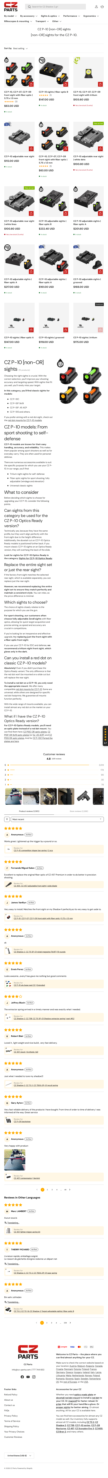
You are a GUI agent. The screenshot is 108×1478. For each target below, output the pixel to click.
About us (8, 1400)
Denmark (68, 1369)
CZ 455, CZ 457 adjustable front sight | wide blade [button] (35, 886)
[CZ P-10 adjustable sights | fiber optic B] (54, 201)
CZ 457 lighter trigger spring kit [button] (27, 1232)
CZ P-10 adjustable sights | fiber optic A (87, 223)
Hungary (78, 1372)
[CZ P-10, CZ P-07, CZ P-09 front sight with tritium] (88, 72)
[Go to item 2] (31, 796)
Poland (96, 1375)
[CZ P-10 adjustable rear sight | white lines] (19, 201)
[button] (102, 7)
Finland (85, 1369)
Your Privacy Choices (14, 1431)
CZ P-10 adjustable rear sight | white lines (19, 223)
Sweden (84, 1378)
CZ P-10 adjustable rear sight (19, 156)
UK (57, 1381)
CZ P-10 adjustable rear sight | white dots (88, 158)
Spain (77, 1378)
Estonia (77, 1369)
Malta (68, 1375)
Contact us (9, 1405)
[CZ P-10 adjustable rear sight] (19, 137)
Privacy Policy (11, 1415)
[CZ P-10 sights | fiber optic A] (19, 318)
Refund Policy (10, 1394)
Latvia (98, 1372)
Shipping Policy (11, 1426)
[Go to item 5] (83, 796)
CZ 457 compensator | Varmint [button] (27, 1178)
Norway (88, 1375)
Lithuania (60, 1375)
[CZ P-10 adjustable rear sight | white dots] (88, 137)
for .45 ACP (38, 735)
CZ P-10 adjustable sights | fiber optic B (52, 223)
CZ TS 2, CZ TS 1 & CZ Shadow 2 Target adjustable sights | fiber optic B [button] (44, 1311)
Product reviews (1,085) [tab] (29, 811)
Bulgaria (90, 1366)
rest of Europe (70, 1381)
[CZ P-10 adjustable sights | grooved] (88, 259)
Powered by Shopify (24, 1468)
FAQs (6, 1410)
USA (86, 1381)
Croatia (59, 1369)
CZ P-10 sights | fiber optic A (19, 337)
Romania (60, 1378)
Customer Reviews (13, 1437)
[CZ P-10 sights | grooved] (54, 318)
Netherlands (78, 1375)
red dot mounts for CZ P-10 (29, 689)
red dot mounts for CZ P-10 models (25, 420)
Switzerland (94, 1378)
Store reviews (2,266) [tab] (79, 811)
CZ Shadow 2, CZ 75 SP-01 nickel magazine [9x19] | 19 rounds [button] (39, 952)
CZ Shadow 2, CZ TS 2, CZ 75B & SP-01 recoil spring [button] (36, 1085)
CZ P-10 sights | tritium (85, 337)
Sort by (8, 48)
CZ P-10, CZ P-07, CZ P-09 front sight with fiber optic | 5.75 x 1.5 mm (18, 95)
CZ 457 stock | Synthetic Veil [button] (26, 1052)
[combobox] (55, 7)
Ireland (86, 1372)
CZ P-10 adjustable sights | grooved (87, 281)
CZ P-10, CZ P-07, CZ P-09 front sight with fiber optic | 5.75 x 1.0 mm (53, 159)
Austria (73, 1366)
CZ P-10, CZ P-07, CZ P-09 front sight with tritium (86, 93)
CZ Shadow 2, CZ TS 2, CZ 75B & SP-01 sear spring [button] (35, 1273)
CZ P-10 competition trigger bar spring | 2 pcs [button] (33, 850)
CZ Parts (13, 1468)
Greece (69, 1372)
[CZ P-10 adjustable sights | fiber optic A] (88, 201)
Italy (92, 1372)
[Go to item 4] (66, 796)
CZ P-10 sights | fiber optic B (53, 91)
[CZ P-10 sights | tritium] (88, 318)
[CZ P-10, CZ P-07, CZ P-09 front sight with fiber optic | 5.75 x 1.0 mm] (54, 137)
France (93, 1369)
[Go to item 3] (48, 796)
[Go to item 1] (13, 796)
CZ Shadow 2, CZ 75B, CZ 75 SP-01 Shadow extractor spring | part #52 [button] (44, 1018)
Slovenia (69, 1378)
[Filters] (7, 819)
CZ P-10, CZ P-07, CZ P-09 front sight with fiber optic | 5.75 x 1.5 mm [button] (43, 918)
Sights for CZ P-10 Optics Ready (35, 558)
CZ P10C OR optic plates (35, 731)
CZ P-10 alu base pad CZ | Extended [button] (29, 985)
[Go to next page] (70, 1190)
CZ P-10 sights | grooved (51, 337)
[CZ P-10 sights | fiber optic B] (54, 72)
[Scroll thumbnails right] (101, 796)
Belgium (81, 1366)
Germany (60, 1372)
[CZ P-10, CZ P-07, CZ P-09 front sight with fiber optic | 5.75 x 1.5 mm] (19, 72)
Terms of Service (12, 1421)
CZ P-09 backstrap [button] (22, 1121)
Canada (98, 1366)
